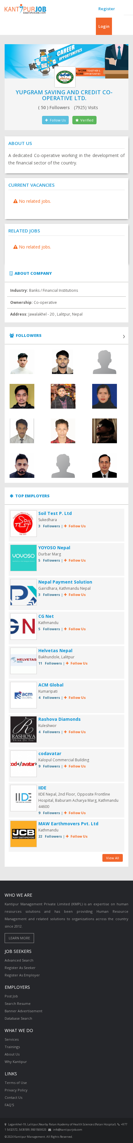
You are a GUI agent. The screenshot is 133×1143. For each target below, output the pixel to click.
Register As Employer (22, 975)
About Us (12, 1054)
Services (12, 1039)
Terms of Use (16, 1082)
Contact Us (13, 1097)
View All (112, 858)
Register (106, 8)
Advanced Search (19, 960)
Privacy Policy (16, 1090)
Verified (86, 120)
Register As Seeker (20, 967)
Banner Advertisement (23, 1011)
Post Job (11, 996)
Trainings (12, 1046)
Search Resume (18, 1003)
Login (103, 26)
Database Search (18, 1018)
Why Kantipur (16, 1061)
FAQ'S (9, 1105)
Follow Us (57, 120)
